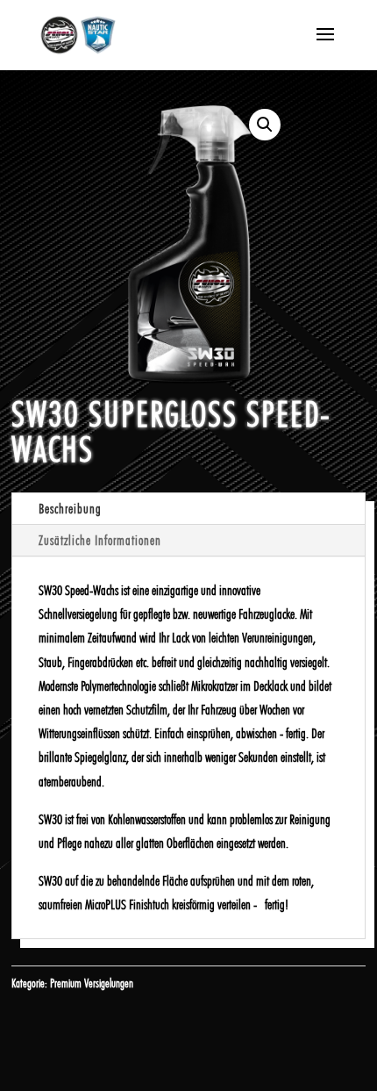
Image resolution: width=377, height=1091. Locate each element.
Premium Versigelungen (91, 983)
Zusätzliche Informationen (100, 540)
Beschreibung (70, 508)
